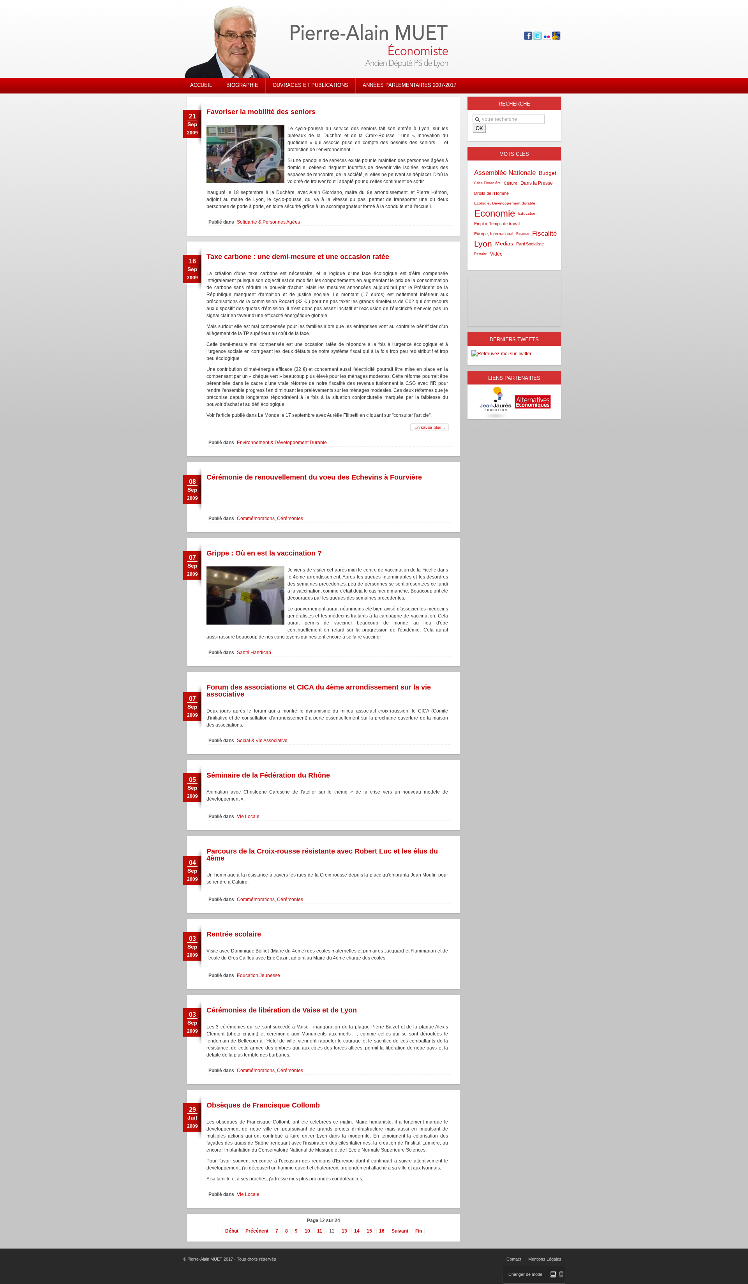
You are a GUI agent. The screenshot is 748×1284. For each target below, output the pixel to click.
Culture (510, 183)
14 (357, 1231)
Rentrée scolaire (233, 934)
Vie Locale (248, 816)
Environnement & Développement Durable (282, 442)
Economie (494, 213)
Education (527, 213)
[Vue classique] (553, 1274)
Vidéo (496, 254)
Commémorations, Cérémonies (270, 518)
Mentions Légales (544, 1259)
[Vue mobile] (561, 1274)
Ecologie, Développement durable (504, 203)
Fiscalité (544, 233)
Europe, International (493, 233)
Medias (504, 244)
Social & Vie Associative (262, 740)
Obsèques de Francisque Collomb (263, 1105)
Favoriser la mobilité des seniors (261, 112)
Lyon (483, 243)
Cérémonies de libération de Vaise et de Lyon (281, 1010)
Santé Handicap (254, 652)
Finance (522, 234)
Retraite (480, 254)
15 (369, 1231)
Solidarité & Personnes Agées (268, 222)
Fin (418, 1231)
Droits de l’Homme (491, 193)
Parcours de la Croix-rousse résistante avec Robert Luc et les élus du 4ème (322, 854)
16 (382, 1231)
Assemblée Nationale (505, 172)
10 (307, 1231)
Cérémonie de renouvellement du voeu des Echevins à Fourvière (314, 477)
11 (319, 1231)
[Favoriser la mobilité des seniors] (245, 181)
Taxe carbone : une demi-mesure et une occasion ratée (297, 257)
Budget (547, 173)
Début (231, 1231)
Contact (513, 1259)
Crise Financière (487, 183)
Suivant (400, 1231)
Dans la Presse (536, 183)
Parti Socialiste (530, 244)
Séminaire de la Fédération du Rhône (268, 775)
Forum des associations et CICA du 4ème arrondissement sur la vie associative (318, 690)
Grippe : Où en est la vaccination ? (264, 553)
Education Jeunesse (258, 975)
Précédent (256, 1231)
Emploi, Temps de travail (497, 223)
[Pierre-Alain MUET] (329, 43)
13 (344, 1231)
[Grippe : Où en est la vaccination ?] (245, 623)
